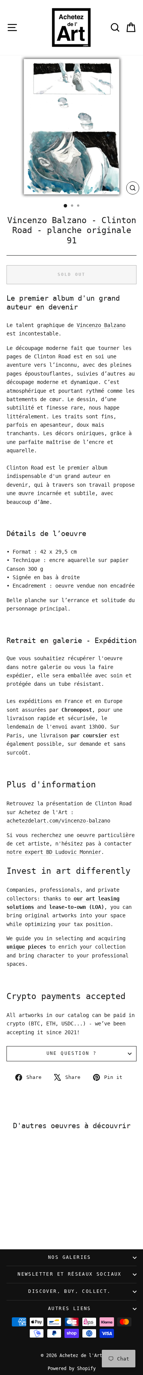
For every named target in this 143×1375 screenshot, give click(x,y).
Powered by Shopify (72, 1368)
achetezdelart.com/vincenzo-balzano (58, 821)
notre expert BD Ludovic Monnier (53, 852)
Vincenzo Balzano (101, 325)
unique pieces (26, 947)
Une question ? (72, 1053)
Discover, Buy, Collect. (69, 1291)
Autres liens (69, 1308)
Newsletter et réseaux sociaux (70, 1274)
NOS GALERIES (69, 1257)
